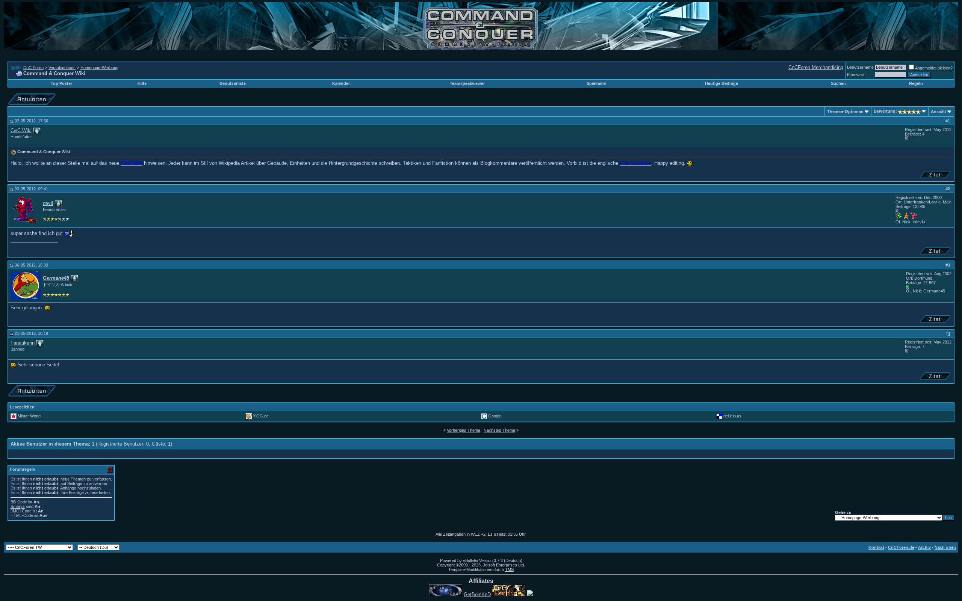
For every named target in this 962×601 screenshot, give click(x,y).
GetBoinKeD (477, 594)
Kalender (341, 83)
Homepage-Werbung (99, 67)
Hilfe (142, 83)
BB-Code (19, 502)
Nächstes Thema (499, 430)
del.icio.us (732, 416)
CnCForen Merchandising (815, 67)
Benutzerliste (232, 83)
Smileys (18, 506)
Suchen (838, 83)
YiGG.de (261, 416)
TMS (509, 569)
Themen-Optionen (845, 111)
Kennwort (855, 74)
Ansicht (938, 111)
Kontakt (876, 547)
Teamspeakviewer (467, 83)
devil (48, 203)
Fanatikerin (23, 343)
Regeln (916, 83)
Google (494, 416)
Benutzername (860, 67)
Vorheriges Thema (463, 430)
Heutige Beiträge (721, 83)
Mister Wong (29, 416)
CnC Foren (33, 67)
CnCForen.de (901, 547)
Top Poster (61, 83)
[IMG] (16, 511)
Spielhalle (596, 83)
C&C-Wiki (21, 130)
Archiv (924, 547)
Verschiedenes (62, 67)
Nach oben (945, 547)
